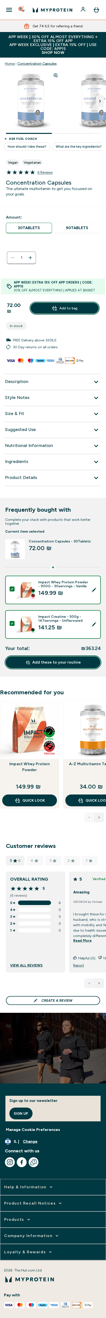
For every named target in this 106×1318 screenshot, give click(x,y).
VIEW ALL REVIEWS (26, 965)
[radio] (29, 228)
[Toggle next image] (100, 101)
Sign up (21, 1113)
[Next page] (99, 983)
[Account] (83, 9)
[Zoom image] (56, 75)
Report (78, 965)
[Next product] (99, 817)
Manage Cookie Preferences (33, 1129)
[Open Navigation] (9, 10)
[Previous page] (89, 983)
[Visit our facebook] (22, 1162)
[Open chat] (33, 1162)
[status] (21, 258)
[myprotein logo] (52, 10)
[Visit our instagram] (10, 1162)
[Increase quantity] (30, 258)
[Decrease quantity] (12, 258)
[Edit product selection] (93, 590)
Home (10, 63)
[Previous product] (89, 817)
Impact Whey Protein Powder (29, 767)
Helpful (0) (86, 958)
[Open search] (22, 10)
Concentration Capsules (37, 63)
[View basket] (96, 10)
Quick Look (33, 800)
